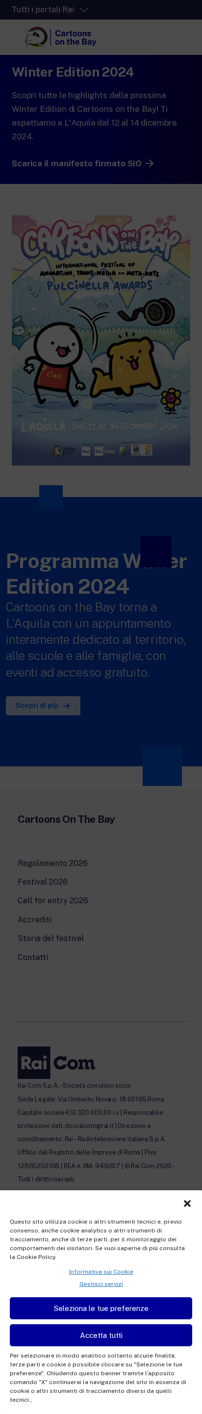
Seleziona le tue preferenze (101, 1308)
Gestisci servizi (101, 1284)
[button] (187, 1202)
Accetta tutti (101, 1335)
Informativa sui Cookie (101, 1272)
